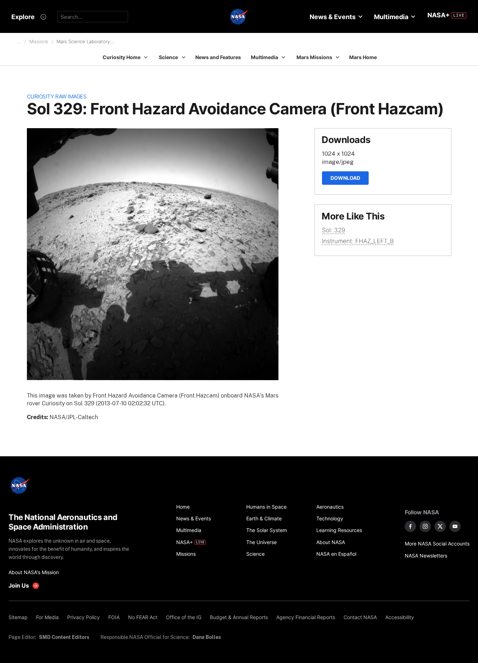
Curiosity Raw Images (57, 96)
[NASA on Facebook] (410, 526)
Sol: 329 (333, 230)
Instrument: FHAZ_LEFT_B (358, 241)
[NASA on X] (440, 526)
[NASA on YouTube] (455, 526)
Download (345, 178)
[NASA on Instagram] (425, 526)
